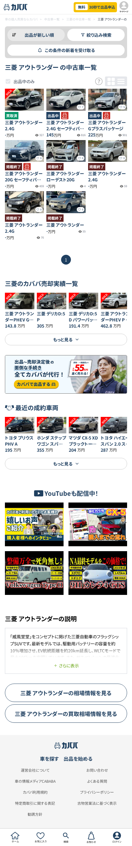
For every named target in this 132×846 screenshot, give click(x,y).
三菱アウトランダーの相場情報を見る (66, 693)
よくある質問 (97, 781)
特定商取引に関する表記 (35, 803)
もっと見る (62, 339)
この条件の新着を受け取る (70, 50)
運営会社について (35, 770)
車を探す (49, 758)
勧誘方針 (35, 814)
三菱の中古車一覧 (78, 19)
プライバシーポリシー (97, 792)
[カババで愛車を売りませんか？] (66, 374)
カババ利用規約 (35, 792)
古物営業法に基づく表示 (97, 803)
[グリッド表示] (111, 81)
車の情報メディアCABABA (35, 781)
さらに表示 (69, 665)
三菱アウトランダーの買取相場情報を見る (66, 714)
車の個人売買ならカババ (21, 19)
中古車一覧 (52, 19)
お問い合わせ (97, 770)
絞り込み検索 (99, 35)
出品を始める (78, 758)
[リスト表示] (121, 81)
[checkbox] (8, 81)
